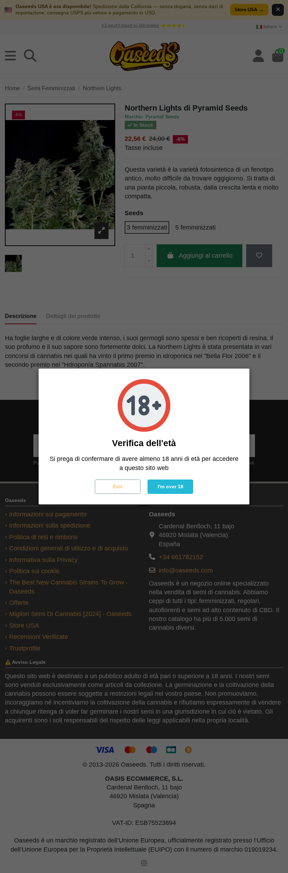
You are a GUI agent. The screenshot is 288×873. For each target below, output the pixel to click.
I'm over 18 (170, 486)
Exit (117, 486)
